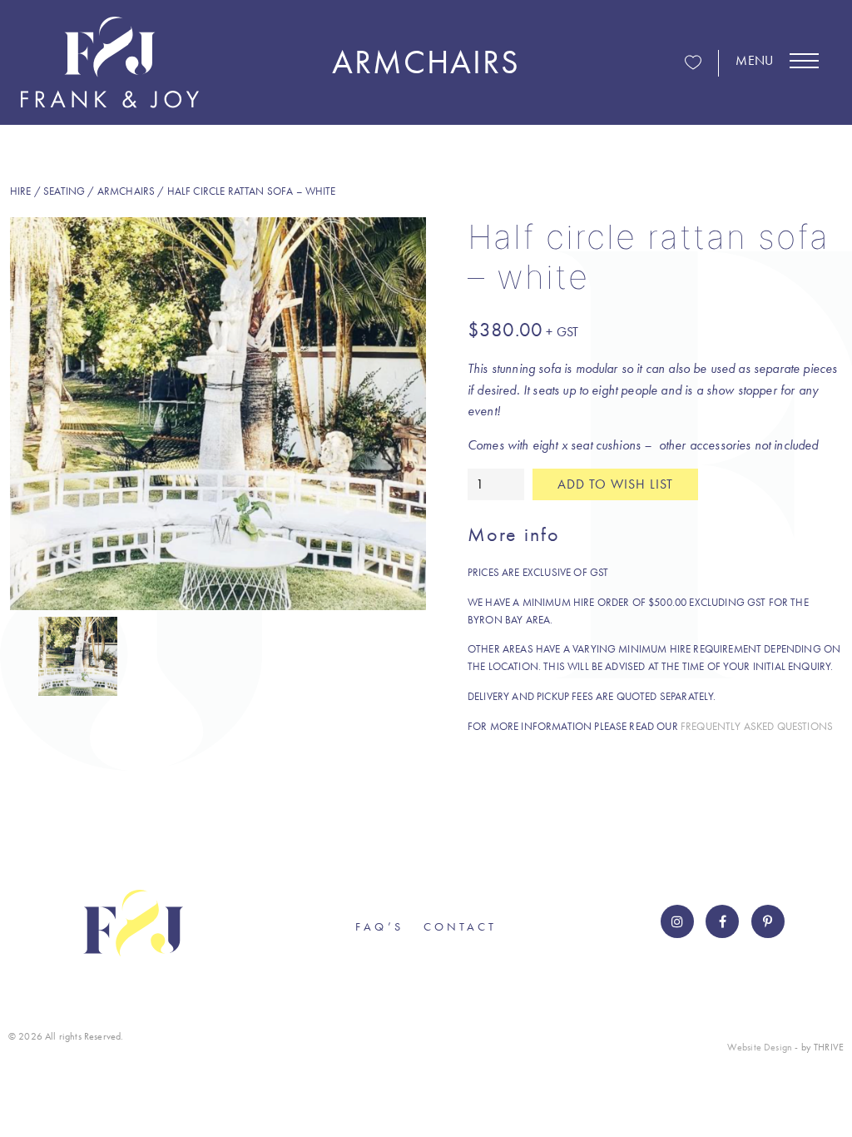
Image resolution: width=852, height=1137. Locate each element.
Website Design (759, 1047)
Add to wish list (615, 484)
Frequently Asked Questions (757, 726)
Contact (460, 926)
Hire (21, 191)
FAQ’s (379, 926)
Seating (64, 191)
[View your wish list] (693, 63)
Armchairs (126, 191)
